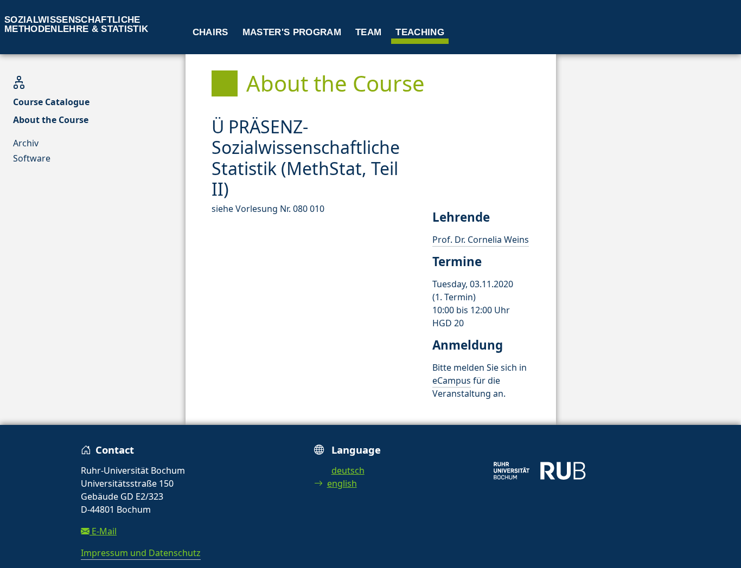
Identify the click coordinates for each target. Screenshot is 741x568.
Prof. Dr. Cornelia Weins (480, 240)
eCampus (451, 380)
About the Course (50, 120)
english (342, 483)
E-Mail (103, 531)
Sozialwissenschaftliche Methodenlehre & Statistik (76, 24)
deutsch (348, 470)
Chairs (210, 32)
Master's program (291, 32)
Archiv (26, 143)
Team (368, 32)
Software (31, 158)
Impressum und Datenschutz (141, 553)
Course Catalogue (51, 102)
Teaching (419, 32)
